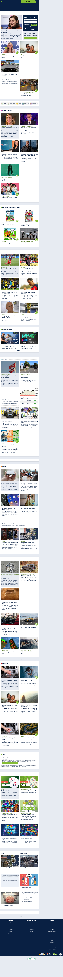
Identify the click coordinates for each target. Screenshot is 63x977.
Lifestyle (5, 663)
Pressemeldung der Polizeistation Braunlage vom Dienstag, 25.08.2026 (29, 895)
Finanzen (5, 359)
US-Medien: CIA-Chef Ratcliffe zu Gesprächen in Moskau (9, 81)
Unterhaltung (7, 111)
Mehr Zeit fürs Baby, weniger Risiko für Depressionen (10, 880)
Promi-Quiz (31, 929)
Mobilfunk (28, 1)
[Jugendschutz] (31, 958)
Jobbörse (11, 929)
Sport (4, 252)
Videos (31, 933)
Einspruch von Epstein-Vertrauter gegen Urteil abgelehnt (9, 79)
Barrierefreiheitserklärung (52, 925)
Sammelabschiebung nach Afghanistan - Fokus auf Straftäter (10, 85)
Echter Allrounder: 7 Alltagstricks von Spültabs (9, 877)
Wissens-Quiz (31, 936)
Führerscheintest (31, 927)
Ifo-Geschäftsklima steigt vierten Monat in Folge (8, 399)
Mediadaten (52, 942)
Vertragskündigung (52, 947)
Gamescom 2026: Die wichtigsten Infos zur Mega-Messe (9, 521)
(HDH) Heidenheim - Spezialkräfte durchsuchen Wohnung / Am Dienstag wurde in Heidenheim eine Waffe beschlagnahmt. (30, 893)
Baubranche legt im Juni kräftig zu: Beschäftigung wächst (9, 403)
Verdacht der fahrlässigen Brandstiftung (27, 901)
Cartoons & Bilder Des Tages (11, 207)
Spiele (31, 931)
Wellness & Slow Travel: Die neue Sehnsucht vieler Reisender (10, 717)
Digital (4, 466)
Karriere (52, 944)
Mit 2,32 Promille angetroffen (25, 899)
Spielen (4, 774)
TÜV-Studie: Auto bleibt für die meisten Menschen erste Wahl (10, 401)
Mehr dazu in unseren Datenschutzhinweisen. (19, 766)
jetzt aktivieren (5, 763)
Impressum (52, 927)
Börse (11, 922)
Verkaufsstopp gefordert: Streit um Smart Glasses (8, 523)
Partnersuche (10, 933)
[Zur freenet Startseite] (3, 1)
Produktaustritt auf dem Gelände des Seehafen (28, 897)
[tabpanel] (11, 26)
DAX (22, 400)
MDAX (22, 402)
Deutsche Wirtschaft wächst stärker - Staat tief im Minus (9, 397)
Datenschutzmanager (52, 931)
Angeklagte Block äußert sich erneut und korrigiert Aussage (10, 83)
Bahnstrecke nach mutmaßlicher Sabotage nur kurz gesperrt (11, 875)
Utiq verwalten (52, 933)
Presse (52, 940)
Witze (31, 938)
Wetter (10, 931)
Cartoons (31, 922)
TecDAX (22, 403)
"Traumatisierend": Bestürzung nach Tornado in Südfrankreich (9, 885)
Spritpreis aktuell (11, 925)
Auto (3, 559)
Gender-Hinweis (52, 938)
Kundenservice (52, 922)
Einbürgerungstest (31, 925)
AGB (52, 936)
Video (4, 754)
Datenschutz (52, 929)
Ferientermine (11, 927)
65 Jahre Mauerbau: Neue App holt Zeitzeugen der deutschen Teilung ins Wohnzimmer (13, 525)
